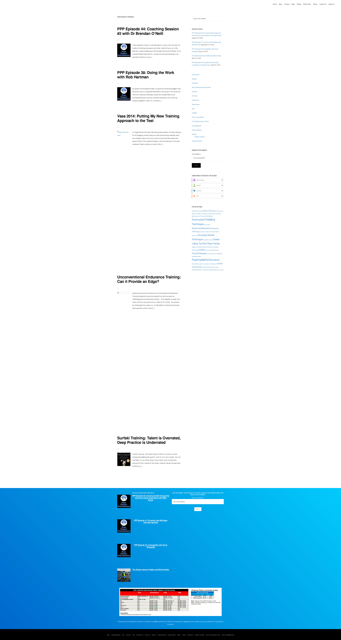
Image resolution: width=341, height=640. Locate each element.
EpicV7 (210, 231)
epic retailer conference (204, 231)
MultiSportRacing (215, 250)
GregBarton (194, 247)
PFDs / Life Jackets (198, 117)
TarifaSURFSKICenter (196, 269)
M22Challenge (195, 250)
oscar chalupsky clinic (212, 253)
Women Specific (197, 141)
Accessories (196, 74)
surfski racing (206, 267)
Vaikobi (194, 134)
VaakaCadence (212, 270)
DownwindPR (207, 224)
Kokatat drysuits (201, 247)
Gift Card (194, 96)
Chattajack (205, 213)
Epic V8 (217, 231)
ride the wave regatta (204, 264)
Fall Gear (194, 91)
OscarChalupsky (199, 253)
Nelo (193, 109)
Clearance (195, 83)
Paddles (194, 113)
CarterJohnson (199, 213)
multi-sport (208, 250)
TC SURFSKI (9, 3)
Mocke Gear (195, 104)
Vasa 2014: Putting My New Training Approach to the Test (148, 118)
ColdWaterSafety (211, 213)
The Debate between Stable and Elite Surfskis (206, 56)
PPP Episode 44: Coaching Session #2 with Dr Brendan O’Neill (148, 31)
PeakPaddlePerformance (206, 259)
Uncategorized (196, 126)
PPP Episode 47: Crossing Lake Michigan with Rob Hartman (150, 521)
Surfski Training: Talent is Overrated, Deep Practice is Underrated (149, 440)
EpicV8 (214, 231)
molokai (201, 250)
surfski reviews (214, 267)
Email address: (196, 154)
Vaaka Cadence (197, 130)
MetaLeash (195, 100)
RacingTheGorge (195, 264)
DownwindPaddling (207, 216)
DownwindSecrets (201, 228)
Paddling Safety (196, 256)
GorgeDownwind (208, 240)
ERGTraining (194, 235)
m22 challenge (215, 247)
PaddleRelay (219, 253)
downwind (198, 216)
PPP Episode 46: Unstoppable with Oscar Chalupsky (150, 546)
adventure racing (197, 211)
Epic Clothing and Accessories (201, 87)
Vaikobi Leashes (199, 137)
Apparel (194, 79)
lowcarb (209, 247)
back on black (218, 211)
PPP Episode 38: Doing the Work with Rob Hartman (145, 75)
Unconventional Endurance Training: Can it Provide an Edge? (149, 279)
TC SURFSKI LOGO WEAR (200, 121)
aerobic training (208, 211)
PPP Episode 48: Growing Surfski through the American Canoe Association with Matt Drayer (150, 497)
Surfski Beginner (212, 264)
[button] (336, 3)
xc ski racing (220, 269)
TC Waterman (205, 269)
